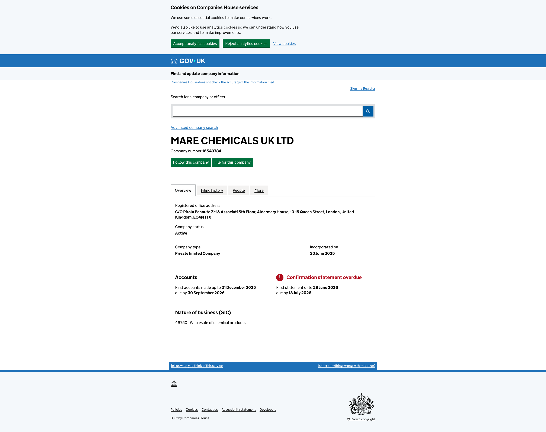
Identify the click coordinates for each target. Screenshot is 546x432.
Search (368, 111)
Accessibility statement (239, 410)
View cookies (284, 44)
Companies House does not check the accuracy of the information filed (222, 82)
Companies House (195, 418)
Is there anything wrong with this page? (346, 366)
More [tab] (259, 190)
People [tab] (239, 190)
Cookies (192, 410)
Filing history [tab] (212, 190)
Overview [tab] (183, 190)
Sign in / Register (362, 88)
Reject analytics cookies (246, 43)
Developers (268, 410)
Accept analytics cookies (195, 43)
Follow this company (191, 162)
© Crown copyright (361, 419)
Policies (176, 410)
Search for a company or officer (198, 96)
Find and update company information (205, 73)
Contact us (210, 410)
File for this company (232, 162)
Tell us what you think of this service (197, 366)
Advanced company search (194, 127)
